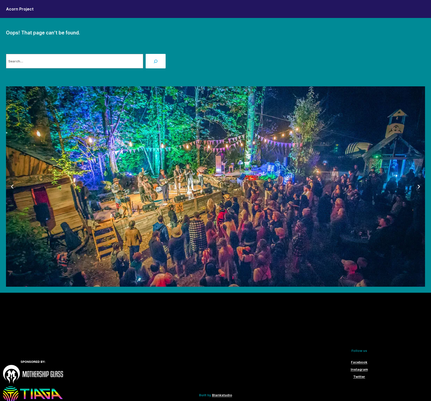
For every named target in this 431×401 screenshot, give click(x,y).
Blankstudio (222, 395)
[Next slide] (419, 186)
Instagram (359, 369)
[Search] (156, 61)
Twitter (359, 377)
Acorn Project (20, 8)
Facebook (359, 362)
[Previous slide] (12, 186)
